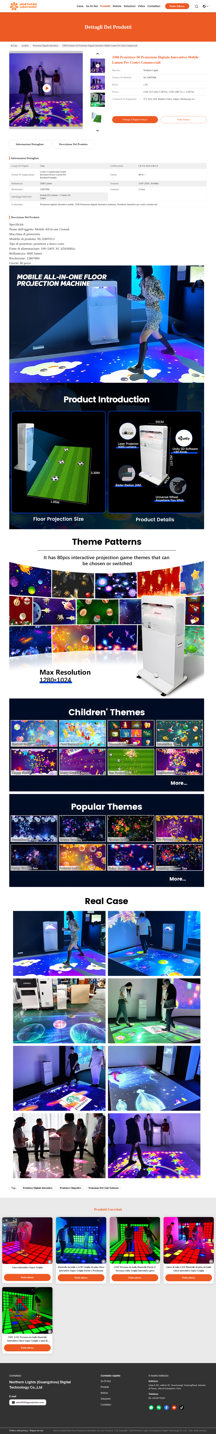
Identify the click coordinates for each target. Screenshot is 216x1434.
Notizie (117, 6)
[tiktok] (181, 1407)
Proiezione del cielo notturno (104, 1188)
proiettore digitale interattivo (37, 1188)
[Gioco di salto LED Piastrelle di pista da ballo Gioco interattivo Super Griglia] (189, 1240)
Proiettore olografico (70, 1188)
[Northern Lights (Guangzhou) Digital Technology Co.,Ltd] (23, 6)
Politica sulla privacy (18, 1430)
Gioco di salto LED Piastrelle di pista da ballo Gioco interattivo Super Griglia (188, 1269)
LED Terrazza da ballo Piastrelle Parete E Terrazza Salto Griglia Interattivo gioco (135, 1269)
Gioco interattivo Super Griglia (27, 1267)
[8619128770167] (151, 1407)
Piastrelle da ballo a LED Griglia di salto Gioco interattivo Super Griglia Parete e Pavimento (81, 1269)
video (141, 6)
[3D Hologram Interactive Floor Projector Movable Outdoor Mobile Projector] (46, 90)
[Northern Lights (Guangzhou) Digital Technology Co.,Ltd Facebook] (166, 1407)
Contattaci (153, 6)
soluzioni (129, 6)
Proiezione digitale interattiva (45, 46)
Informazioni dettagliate (30, 144)
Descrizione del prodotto (73, 144)
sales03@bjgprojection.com (30, 1402)
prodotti (105, 6)
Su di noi (92, 6)
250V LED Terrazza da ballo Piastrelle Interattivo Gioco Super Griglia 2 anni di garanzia (27, 1339)
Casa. (80, 6)
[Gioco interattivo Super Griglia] (27, 1241)
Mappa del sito (36, 1430)
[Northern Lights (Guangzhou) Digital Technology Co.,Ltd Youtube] (174, 1407)
